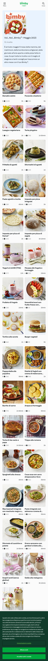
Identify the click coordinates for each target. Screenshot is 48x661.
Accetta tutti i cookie (24, 656)
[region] (24, 636)
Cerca (43, 6)
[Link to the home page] (24, 4)
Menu (4, 6)
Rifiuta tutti (24, 650)
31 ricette (8, 42)
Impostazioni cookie (24, 643)
